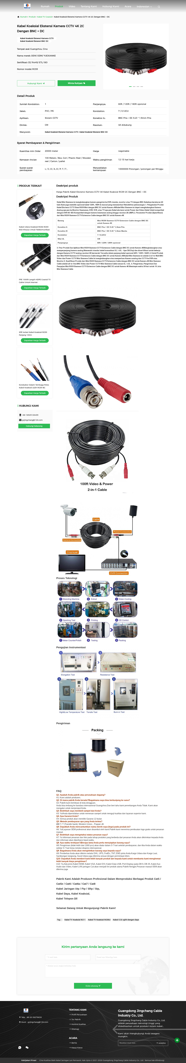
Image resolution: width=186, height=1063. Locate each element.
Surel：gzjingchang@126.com (34, 1022)
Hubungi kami (110, 6)
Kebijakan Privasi (28, 1060)
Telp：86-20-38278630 (31, 1017)
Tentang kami (89, 6)
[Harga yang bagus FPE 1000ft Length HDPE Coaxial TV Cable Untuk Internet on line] (35, 260)
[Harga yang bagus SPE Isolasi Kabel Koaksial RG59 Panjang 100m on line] (35, 312)
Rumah (45, 6)
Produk (59, 6)
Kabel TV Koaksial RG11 (75, 920)
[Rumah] (27, 6)
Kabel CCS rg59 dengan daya (126, 920)
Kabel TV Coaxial (44, 17)
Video (72, 6)
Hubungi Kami (35, 83)
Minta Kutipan (75, 83)
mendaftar (162, 1043)
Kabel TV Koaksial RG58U (99, 920)
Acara (128, 6)
